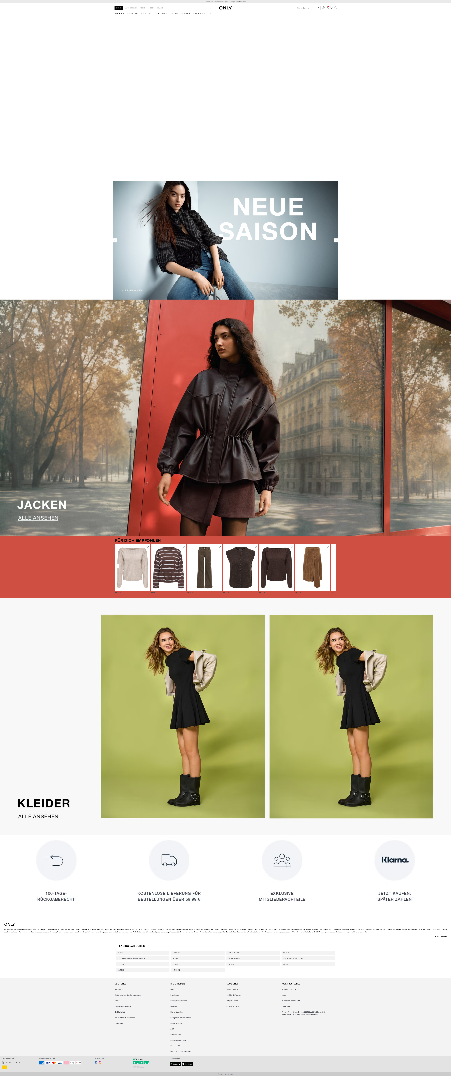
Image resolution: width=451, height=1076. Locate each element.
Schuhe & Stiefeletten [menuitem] (203, 13)
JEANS (120, 952)
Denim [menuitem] (156, 13)
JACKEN (286, 952)
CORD (175, 964)
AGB (172, 1029)
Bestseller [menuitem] (145, 13)
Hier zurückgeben (176, 1012)
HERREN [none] (151, 8)
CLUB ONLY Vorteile (233, 995)
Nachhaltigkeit (120, 1012)
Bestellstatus (174, 995)
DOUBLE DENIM (234, 958)
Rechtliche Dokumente (123, 1006)
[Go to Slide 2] (225, 296)
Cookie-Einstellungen (225, 1074)
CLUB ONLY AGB (232, 1006)
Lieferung (173, 1006)
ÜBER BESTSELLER (291, 983)
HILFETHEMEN (177, 983)
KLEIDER (121, 970)
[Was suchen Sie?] (318, 8)
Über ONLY (120, 983)
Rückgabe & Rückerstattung (180, 1017)
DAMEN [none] (118, 8)
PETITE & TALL (233, 952)
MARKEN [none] (160, 8)
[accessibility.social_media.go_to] (96, 1063)
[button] (132, 567)
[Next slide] (336, 240)
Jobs (284, 995)
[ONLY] (225, 9)
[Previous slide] (115, 240)
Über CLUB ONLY (232, 989)
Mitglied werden (232, 1000)
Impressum (119, 1023)
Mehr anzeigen (441, 937)
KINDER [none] (142, 8)
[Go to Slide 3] (229, 296)
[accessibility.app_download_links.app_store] (187, 1066)
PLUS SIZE (122, 964)
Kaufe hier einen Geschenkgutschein (128, 995)
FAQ (172, 989)
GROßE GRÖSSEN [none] (131, 8)
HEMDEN (176, 970)
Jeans (59, 932)
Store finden (286, 1006)
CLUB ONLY (232, 983)
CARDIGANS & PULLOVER (293, 958)
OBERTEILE (177, 952)
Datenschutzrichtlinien (178, 1040)
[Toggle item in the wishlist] (148, 547)
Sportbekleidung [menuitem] (170, 13)
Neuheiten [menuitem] (119, 13)
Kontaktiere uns (176, 1023)
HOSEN (175, 958)
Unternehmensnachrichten (291, 1000)
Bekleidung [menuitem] (132, 13)
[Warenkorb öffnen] (335, 7)
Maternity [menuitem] (185, 13)
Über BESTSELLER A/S (290, 989)
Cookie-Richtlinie (176, 1046)
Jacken (72, 932)
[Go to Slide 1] (221, 296)
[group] (132, 570)
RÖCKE (286, 964)
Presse (117, 1000)
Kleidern (53, 932)
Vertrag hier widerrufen (178, 1000)
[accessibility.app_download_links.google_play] (175, 1066)
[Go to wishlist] (331, 8)
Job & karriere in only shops (125, 1017)
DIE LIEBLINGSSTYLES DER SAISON (131, 958)
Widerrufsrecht (175, 1034)
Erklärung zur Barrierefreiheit (180, 1051)
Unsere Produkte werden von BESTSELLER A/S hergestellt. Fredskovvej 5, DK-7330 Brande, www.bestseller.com (303, 1013)
